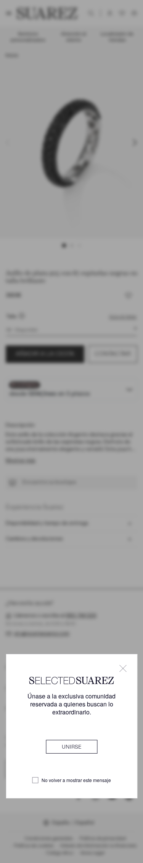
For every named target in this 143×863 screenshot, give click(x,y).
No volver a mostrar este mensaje (76, 780)
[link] (71, 747)
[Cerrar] (123, 668)
